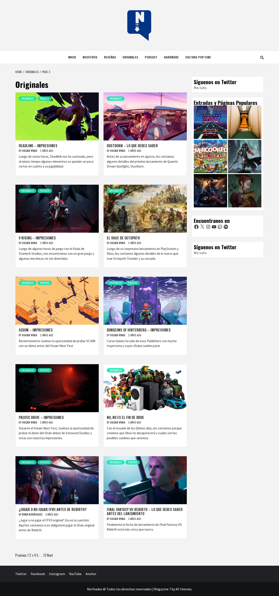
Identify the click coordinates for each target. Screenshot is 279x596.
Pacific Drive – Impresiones (41, 417)
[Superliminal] (244, 122)
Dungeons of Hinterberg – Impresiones (139, 330)
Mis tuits (200, 87)
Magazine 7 (162, 589)
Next (50, 555)
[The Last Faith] (244, 156)
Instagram (57, 574)
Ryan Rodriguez (32, 514)
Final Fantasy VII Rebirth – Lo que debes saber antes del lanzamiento (145, 511)
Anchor (91, 574)
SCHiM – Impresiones (36, 330)
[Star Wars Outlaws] (210, 190)
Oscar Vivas (30, 150)
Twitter (21, 574)
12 (44, 555)
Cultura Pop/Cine (198, 57)
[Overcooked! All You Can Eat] (210, 156)
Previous (21, 555)
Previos (44, 98)
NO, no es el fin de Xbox (125, 417)
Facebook (38, 574)
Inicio (72, 57)
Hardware (171, 57)
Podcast (151, 57)
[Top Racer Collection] (210, 122)
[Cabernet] (244, 190)
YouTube (75, 574)
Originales (130, 57)
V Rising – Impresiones (37, 238)
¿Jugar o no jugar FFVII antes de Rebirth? (53, 509)
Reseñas (110, 57)
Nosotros (90, 57)
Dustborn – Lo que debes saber (132, 145)
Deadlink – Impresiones (38, 145)
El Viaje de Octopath (123, 238)
